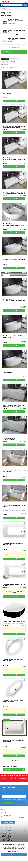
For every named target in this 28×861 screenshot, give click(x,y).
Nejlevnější (12, 58)
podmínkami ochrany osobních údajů (19, 799)
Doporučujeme (5, 58)
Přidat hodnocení (7, 769)
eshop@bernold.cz (9, 813)
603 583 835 (21, 817)
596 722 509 (6, 778)
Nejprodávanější (5, 61)
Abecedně (13, 61)
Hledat (24, 5)
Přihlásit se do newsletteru (8, 802)
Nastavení (14, 858)
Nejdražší (19, 58)
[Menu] (26, 1)
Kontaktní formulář (8, 822)
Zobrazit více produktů (14, 47)
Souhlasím (15, 854)
